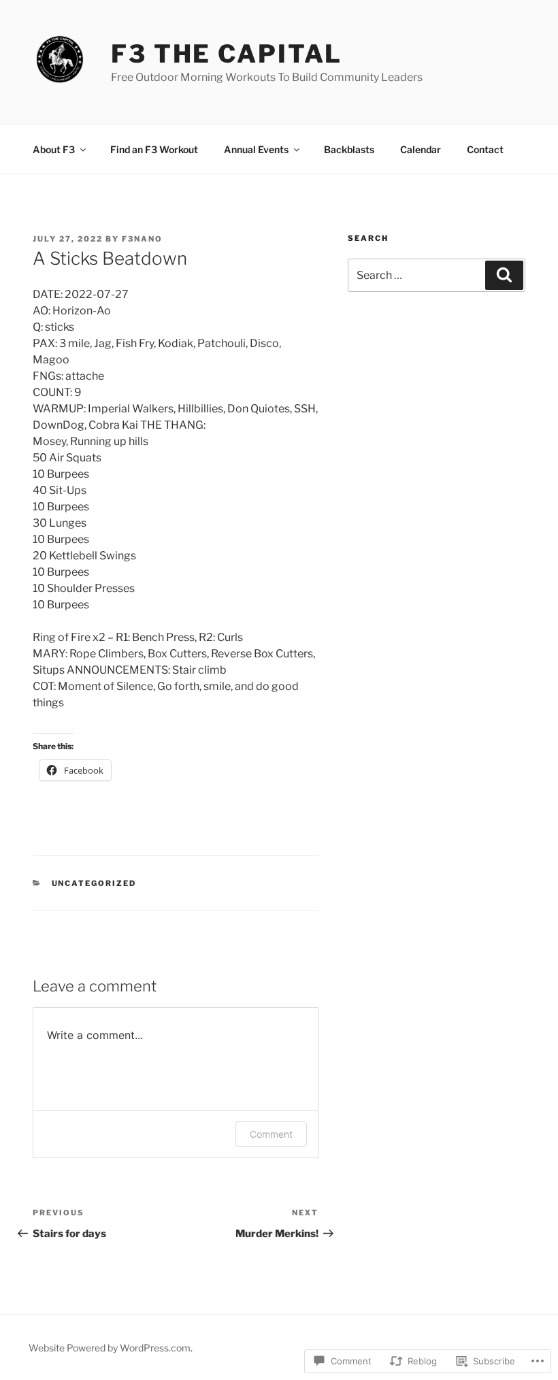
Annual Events (256, 149)
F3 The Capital (226, 54)
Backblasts (349, 149)
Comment (271, 1134)
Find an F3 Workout (154, 149)
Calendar (420, 149)
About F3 (54, 149)
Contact (485, 149)
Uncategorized (94, 883)
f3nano (142, 239)
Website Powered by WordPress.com (110, 1347)
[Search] (504, 275)
